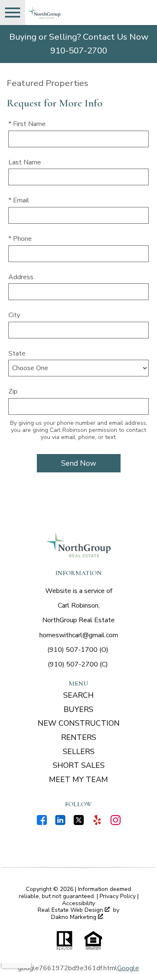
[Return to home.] (74, 12)
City (14, 315)
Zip (13, 391)
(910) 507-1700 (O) (77, 649)
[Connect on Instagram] (116, 823)
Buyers (78, 709)
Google (128, 968)
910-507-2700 (78, 50)
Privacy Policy (118, 896)
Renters (78, 737)
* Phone (20, 238)
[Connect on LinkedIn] (60, 823)
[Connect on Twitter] (79, 823)
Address (20, 277)
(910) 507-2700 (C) (78, 664)
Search (78, 695)
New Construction (79, 723)
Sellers (79, 752)
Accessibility (78, 903)
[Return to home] (79, 544)
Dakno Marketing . (77, 917)
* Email (18, 200)
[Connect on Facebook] (42, 823)
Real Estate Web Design (71, 910)
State (17, 353)
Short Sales (79, 765)
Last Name (24, 162)
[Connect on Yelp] (97, 823)
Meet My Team (78, 780)
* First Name (27, 124)
